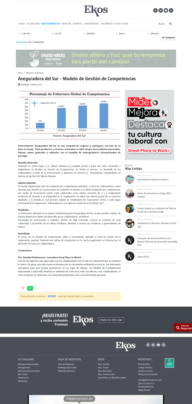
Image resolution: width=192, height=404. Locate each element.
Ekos (20, 73)
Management (24, 367)
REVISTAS (66, 24)
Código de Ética (145, 367)
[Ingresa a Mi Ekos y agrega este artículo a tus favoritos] (23, 288)
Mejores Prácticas (34, 73)
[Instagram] (171, 10)
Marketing (22, 381)
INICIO (22, 24)
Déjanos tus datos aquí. (111, 320)
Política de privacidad (147, 374)
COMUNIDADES (91, 24)
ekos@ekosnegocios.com (150, 380)
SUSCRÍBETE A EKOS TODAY (114, 24)
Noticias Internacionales (29, 371)
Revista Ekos (144, 364)
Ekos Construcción (106, 374)
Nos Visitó (22, 374)
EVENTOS (77, 24)
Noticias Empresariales (28, 364)
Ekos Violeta (103, 364)
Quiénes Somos (145, 371)
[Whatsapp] (30, 288)
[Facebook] (155, 10)
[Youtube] (166, 10)
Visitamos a (23, 377)
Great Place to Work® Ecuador (112, 377)
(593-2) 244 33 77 (146, 383)
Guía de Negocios (66, 364)
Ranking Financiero (66, 371)
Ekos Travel (103, 367)
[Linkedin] (160, 10)
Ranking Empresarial (67, 367)
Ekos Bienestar (105, 371)
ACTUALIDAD (33, 24)
